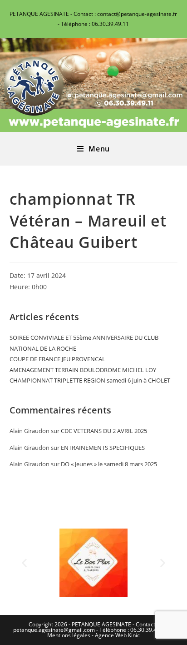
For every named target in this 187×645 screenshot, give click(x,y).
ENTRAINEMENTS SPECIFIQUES (103, 447)
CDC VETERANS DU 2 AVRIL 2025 (104, 431)
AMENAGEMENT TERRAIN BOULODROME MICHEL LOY (83, 370)
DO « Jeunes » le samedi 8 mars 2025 (109, 464)
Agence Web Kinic (117, 635)
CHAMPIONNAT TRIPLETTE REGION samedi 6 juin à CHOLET (90, 380)
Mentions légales (68, 635)
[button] (24, 563)
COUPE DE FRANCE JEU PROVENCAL (57, 359)
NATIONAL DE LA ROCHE (43, 348)
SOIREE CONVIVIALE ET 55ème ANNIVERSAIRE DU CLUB (84, 337)
